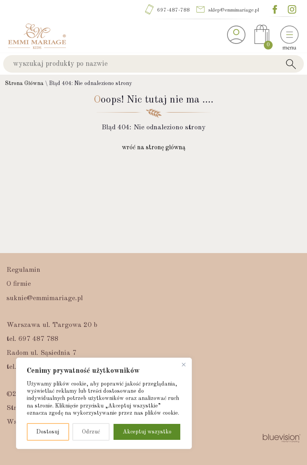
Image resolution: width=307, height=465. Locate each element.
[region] (104, 403)
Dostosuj (47, 432)
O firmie (18, 284)
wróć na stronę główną (153, 147)
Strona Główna (24, 83)
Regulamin (23, 270)
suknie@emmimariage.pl (44, 298)
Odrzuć (91, 432)
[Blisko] (183, 364)
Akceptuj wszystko (147, 432)
